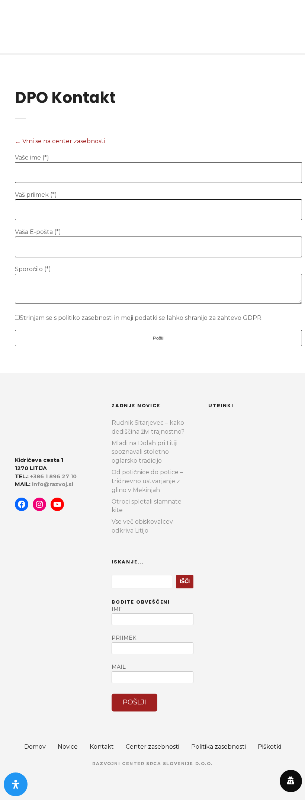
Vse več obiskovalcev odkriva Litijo (142, 526)
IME (117, 609)
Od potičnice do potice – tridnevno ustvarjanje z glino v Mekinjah (147, 481)
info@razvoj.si (52, 484)
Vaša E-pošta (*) (38, 231)
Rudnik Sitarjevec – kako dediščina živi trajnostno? (148, 427)
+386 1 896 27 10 (53, 476)
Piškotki (269, 746)
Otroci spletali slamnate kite (147, 506)
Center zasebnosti (152, 746)
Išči (185, 581)
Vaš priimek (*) (36, 194)
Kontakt (102, 746)
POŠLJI (134, 702)
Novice (68, 746)
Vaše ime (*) (32, 157)
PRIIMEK (124, 637)
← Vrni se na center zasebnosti (60, 141)
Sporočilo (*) (33, 269)
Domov (35, 746)
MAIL (119, 667)
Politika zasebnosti (218, 746)
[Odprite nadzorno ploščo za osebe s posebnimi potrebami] (16, 784)
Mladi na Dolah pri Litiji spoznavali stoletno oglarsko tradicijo (144, 452)
